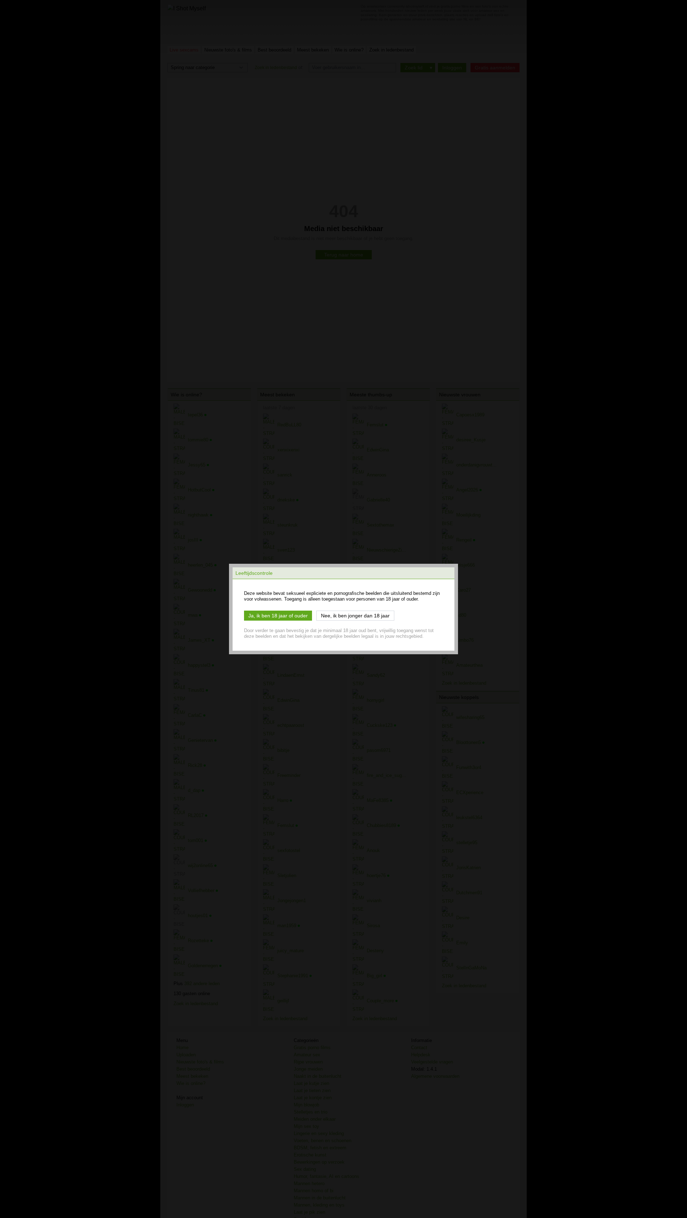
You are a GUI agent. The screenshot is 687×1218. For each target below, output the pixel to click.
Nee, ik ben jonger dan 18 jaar (355, 615)
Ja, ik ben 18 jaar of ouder (278, 615)
